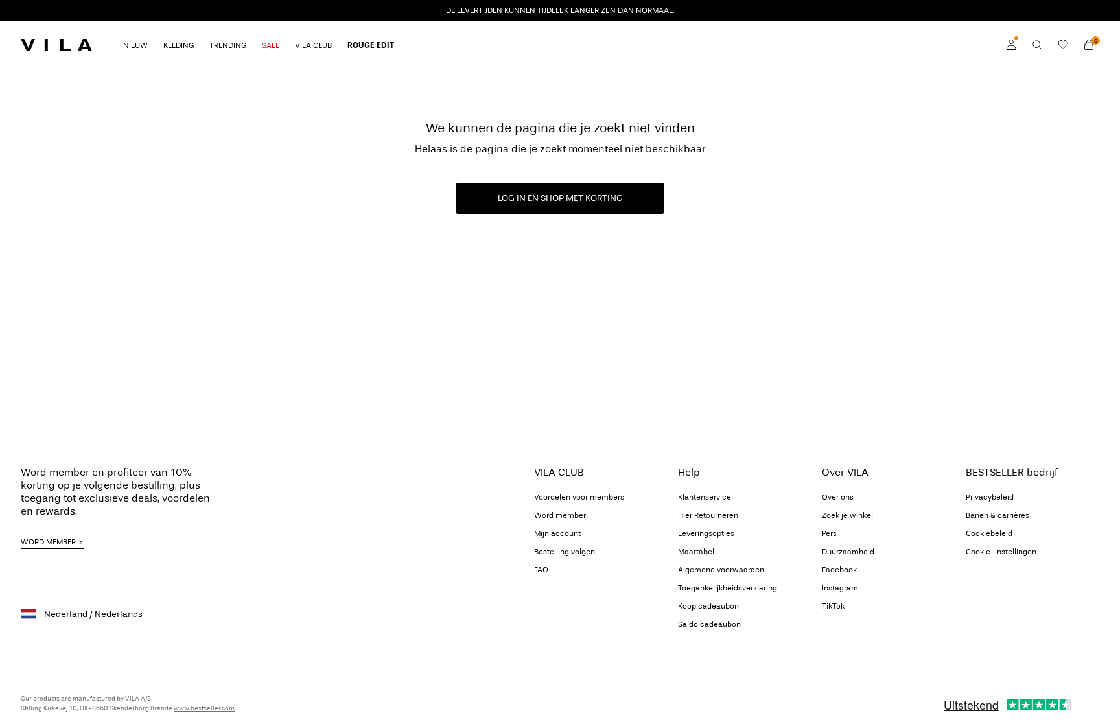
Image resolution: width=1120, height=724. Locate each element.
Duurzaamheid (848, 551)
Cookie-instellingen (1001, 551)
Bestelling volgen (564, 551)
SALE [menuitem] (270, 45)
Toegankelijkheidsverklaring (727, 587)
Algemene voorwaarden (721, 569)
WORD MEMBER (48, 541)
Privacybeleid (990, 497)
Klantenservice (704, 497)
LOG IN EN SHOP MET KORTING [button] (560, 198)
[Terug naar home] (56, 45)
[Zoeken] (1037, 44)
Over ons (838, 497)
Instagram (840, 587)
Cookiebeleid (989, 533)
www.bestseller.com (204, 708)
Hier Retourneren (708, 515)
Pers (829, 533)
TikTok (833, 606)
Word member (560, 515)
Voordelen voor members (579, 497)
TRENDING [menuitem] (227, 45)
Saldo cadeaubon (709, 624)
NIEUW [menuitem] (135, 45)
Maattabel (696, 551)
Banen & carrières (997, 515)
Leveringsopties (706, 533)
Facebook (839, 569)
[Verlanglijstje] (1063, 44)
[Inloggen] (1011, 44)
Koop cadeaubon (708, 606)
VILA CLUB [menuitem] (313, 45)
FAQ (541, 569)
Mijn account (557, 533)
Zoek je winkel (847, 515)
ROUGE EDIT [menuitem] (370, 45)
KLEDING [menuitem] (178, 45)
